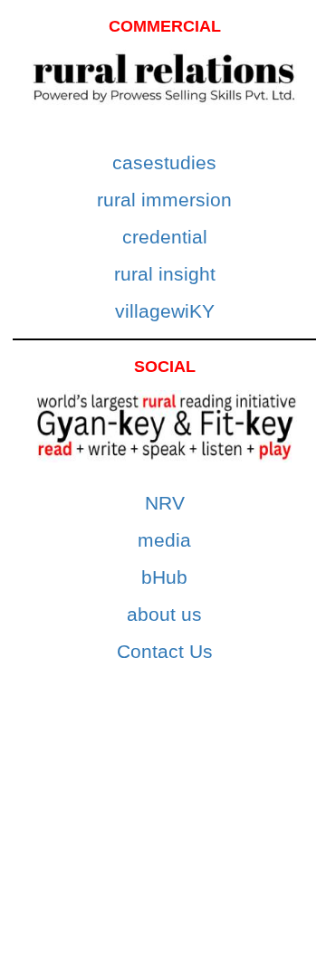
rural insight (165, 273)
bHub (164, 577)
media (164, 539)
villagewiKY (165, 310)
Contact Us (165, 651)
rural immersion (164, 199)
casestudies (164, 162)
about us (164, 614)
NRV (165, 502)
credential (164, 236)
